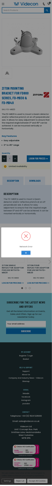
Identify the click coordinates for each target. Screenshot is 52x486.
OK (26, 253)
